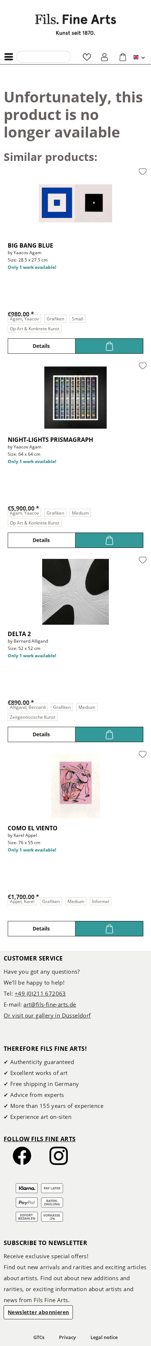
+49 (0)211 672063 (40, 993)
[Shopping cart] (122, 56)
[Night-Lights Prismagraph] (75, 398)
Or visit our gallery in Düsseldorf (47, 1015)
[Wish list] (87, 56)
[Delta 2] (75, 592)
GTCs (38, 1337)
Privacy (67, 1337)
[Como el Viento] (75, 786)
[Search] (24, 56)
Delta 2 (19, 634)
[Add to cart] (109, 346)
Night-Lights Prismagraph (50, 439)
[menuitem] (10, 56)
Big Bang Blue (30, 245)
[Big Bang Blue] (75, 203)
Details (41, 345)
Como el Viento (33, 828)
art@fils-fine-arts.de (49, 1004)
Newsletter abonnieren (38, 1312)
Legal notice (104, 1337)
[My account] (104, 56)
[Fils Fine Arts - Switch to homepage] (75, 24)
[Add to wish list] (143, 172)
